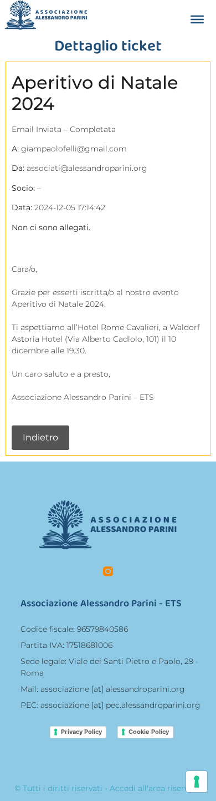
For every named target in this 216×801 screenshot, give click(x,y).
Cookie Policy (148, 732)
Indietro (40, 437)
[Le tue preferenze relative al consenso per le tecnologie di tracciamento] (196, 781)
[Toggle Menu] (197, 19)
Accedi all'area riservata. (156, 788)
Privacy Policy (81, 732)
